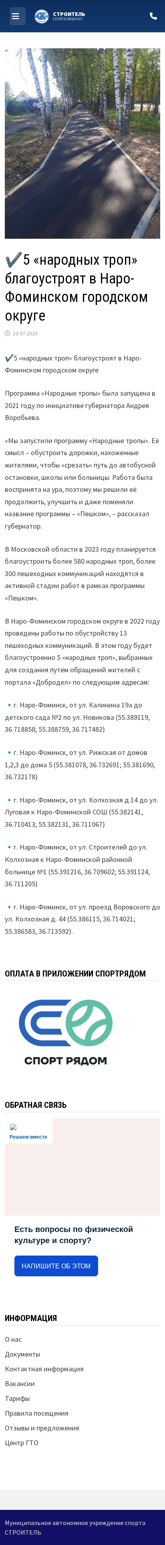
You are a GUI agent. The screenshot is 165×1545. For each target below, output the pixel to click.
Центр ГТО (21, 1442)
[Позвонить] (153, 16)
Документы (22, 1354)
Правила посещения (36, 1413)
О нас (13, 1339)
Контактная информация (44, 1368)
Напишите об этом (56, 1266)
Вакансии (20, 1383)
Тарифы (17, 1398)
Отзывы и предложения (42, 1427)
